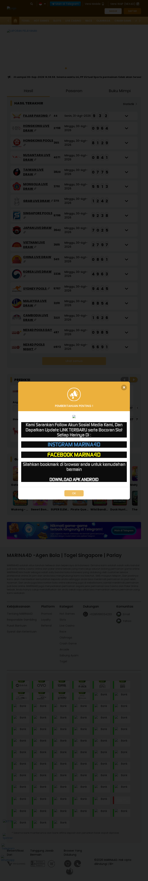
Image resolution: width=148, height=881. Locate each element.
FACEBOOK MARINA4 (74, 454)
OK (74, 493)
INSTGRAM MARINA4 (74, 444)
